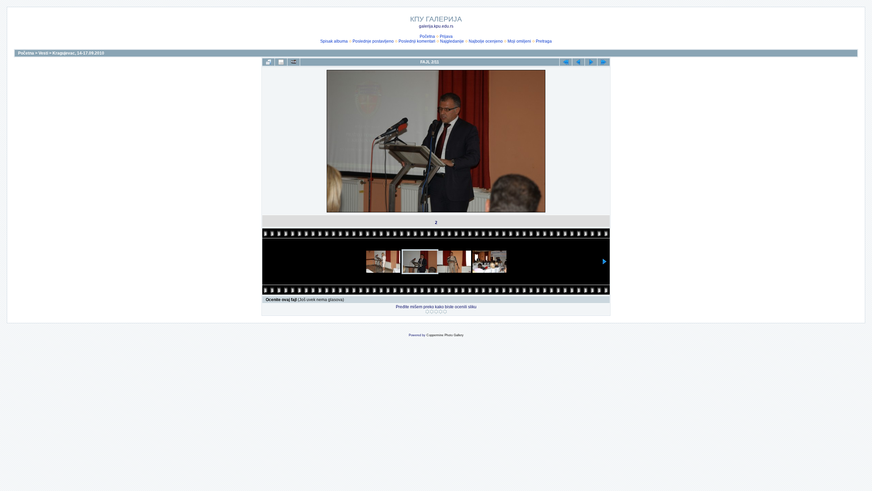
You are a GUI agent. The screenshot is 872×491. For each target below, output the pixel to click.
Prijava (446, 36)
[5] (445, 311)
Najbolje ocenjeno (486, 41)
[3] (436, 311)
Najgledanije (452, 41)
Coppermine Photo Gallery (445, 335)
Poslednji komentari (417, 41)
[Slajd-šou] (293, 62)
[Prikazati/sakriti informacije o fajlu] (281, 62)
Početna (427, 36)
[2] (432, 311)
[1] (427, 311)
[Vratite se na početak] (566, 62)
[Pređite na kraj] (603, 62)
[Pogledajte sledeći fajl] (591, 62)
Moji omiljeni (519, 41)
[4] (440, 311)
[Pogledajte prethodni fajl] (578, 62)
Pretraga (544, 41)
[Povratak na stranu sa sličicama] (268, 62)
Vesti (43, 53)
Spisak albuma (334, 41)
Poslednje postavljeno (373, 41)
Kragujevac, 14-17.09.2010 (78, 53)
